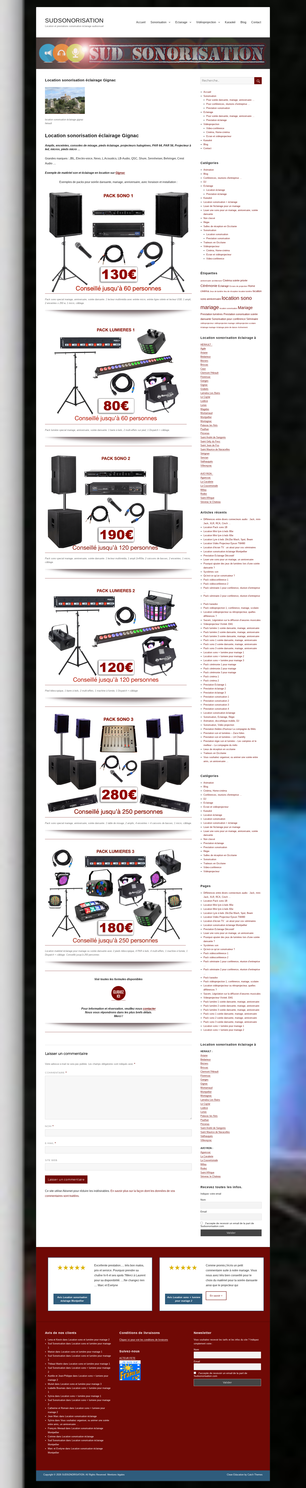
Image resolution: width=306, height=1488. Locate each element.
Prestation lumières (211, 314)
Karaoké (230, 22)
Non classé (209, 218)
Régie (206, 222)
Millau (203, 489)
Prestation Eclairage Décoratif (218, 555)
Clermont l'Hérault (209, 372)
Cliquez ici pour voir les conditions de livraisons (143, 1339)
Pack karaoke (210, 604)
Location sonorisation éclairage (219, 713)
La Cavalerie (206, 481)
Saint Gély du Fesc (210, 441)
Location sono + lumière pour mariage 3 (223, 660)
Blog (243, 22)
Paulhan (204, 429)
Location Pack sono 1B (215, 527)
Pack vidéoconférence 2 (215, 583)
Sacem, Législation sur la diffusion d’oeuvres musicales (232, 620)
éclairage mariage (208, 327)
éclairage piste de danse (226, 327)
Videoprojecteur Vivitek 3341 (218, 624)
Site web (51, 1160)
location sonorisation (228, 308)
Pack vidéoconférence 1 (215, 579)
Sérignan (204, 453)
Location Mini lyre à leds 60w (218, 535)
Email (203, 1211)
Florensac (205, 377)
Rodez (203, 493)
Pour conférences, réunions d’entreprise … (228, 104)
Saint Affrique (207, 497)
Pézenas (204, 433)
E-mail (50, 1143)
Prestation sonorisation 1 (216, 696)
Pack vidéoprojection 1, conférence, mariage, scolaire (231, 608)
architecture (217, 281)
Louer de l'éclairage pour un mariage (221, 206)
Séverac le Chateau (210, 502)
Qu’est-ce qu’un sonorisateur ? (219, 575)
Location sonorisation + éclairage (220, 202)
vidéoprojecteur (207, 323)
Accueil (141, 22)
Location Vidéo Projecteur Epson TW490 (224, 543)
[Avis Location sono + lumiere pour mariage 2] (180, 1278)
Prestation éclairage (216, 120)
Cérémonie (208, 286)
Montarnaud (206, 413)
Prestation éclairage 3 (214, 692)
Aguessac (205, 477)
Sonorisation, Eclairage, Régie (218, 717)
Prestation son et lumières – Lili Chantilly (224, 737)
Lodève (204, 401)
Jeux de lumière (216, 291)
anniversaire (205, 281)
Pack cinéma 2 (211, 680)
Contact (256, 22)
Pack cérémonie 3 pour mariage (219, 672)
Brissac (204, 364)
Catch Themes (255, 1474)
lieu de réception (231, 291)
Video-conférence (215, 128)
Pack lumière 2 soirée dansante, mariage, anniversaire (231, 632)
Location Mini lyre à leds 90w (218, 531)
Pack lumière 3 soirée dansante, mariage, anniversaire (231, 636)
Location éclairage (215, 190)
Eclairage (181, 22)
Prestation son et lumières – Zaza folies (223, 733)
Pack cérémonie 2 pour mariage (219, 668)
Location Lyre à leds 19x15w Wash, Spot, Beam (228, 539)
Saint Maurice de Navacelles (215, 449)
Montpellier (206, 417)
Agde (203, 348)
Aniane (204, 352)
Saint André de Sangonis (213, 437)
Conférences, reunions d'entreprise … (222, 178)
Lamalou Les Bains (210, 393)
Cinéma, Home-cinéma (218, 132)
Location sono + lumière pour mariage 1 (223, 652)
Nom (49, 1126)
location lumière (245, 291)
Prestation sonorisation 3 (216, 704)
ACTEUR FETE (127, 1358)
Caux (203, 368)
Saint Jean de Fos (209, 445)
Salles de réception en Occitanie (220, 226)
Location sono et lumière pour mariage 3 (80, 1384)
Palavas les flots (209, 425)
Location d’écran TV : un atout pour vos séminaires (229, 547)
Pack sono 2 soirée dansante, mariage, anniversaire (230, 644)
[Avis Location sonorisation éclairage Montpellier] (69, 1278)
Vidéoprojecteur (211, 246)
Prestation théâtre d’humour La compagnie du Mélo (229, 729)
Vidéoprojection (206, 22)
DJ (204, 182)
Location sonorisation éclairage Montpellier (225, 551)
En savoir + (213, 1295)
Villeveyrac (206, 465)
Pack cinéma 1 (211, 676)
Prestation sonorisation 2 (216, 700)
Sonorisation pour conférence (229, 318)
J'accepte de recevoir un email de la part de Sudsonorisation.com (227, 1225)
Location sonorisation (217, 234)
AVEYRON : (206, 473)
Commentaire (56, 1072)
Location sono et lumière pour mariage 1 (81, 1351)
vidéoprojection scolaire (246, 323)
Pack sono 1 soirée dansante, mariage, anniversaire (230, 640)
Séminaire (252, 318)
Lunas (203, 405)
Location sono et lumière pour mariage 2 (88, 1339)
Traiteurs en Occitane (214, 242)
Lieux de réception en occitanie (219, 749)
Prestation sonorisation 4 (216, 708)
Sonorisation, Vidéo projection (218, 725)
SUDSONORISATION (74, 20)
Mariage (245, 307)
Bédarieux (205, 356)
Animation (208, 169)
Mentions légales (116, 1474)
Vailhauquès (206, 461)
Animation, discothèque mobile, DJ (221, 721)
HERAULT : (206, 344)
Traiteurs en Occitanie (214, 753)
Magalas (204, 409)
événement (243, 327)
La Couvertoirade (209, 485)
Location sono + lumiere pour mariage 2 (223, 656)
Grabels (204, 389)
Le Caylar (205, 397)
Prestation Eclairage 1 (214, 684)
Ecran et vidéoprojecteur (218, 136)
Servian (204, 457)
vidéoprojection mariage (224, 323)
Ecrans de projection (238, 286)
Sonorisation (158, 22)
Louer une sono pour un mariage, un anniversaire (228, 559)
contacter (149, 1008)
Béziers (204, 360)
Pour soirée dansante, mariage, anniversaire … (230, 100)
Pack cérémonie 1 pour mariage (219, 664)
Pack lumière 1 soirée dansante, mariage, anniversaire (231, 628)
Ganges (204, 380)
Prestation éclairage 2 (214, 688)
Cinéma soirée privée (235, 280)
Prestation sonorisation (218, 108)
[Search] (258, 80)
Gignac (120, 172)
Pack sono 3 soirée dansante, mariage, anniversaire (230, 648)
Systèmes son (210, 571)
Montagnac (206, 421)
